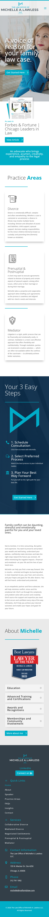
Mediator (10, 843)
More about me (14, 733)
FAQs (7, 803)
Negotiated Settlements (17, 833)
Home (8, 785)
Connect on (23, 773)
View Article (12, 139)
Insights (9, 808)
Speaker (9, 794)
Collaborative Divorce (16, 824)
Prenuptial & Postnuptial (18, 838)
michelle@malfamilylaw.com (22, 890)
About (8, 790)
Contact (9, 813)
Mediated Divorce (14, 829)
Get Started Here (15, 72)
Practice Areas (12, 799)
